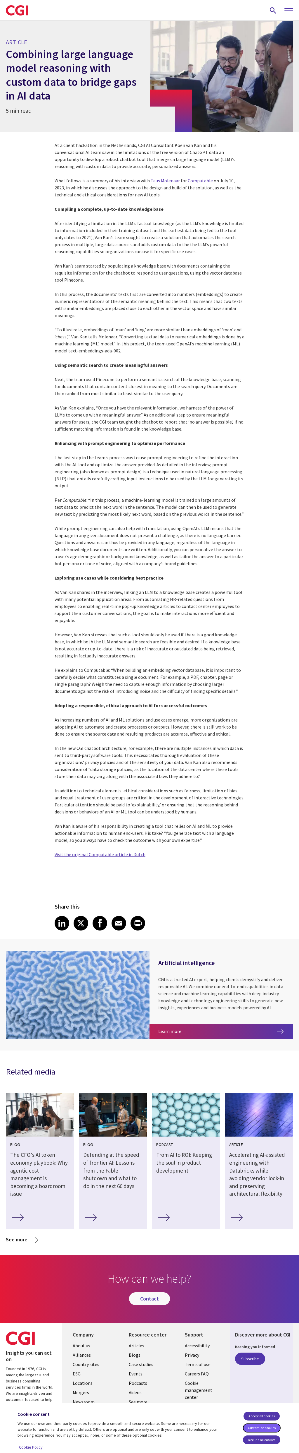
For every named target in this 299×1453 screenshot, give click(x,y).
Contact (149, 1298)
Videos (135, 1392)
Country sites (86, 1364)
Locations (83, 1383)
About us (81, 1346)
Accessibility (197, 1346)
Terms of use (198, 1364)
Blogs (134, 1355)
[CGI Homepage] (17, 10)
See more (16, 1239)
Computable (200, 181)
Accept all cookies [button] (261, 1416)
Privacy (192, 1355)
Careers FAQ (197, 1374)
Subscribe (250, 1358)
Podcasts (138, 1383)
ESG (77, 1374)
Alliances (82, 1355)
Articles (136, 1346)
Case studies (141, 1364)
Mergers (81, 1392)
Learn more (191, 1031)
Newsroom (84, 1402)
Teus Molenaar (165, 181)
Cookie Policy (31, 1447)
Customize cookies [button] (262, 1427)
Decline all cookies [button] (261, 1439)
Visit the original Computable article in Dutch (100, 854)
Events (135, 1374)
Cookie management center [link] (198, 1390)
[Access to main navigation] (289, 10)
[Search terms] (273, 10)
